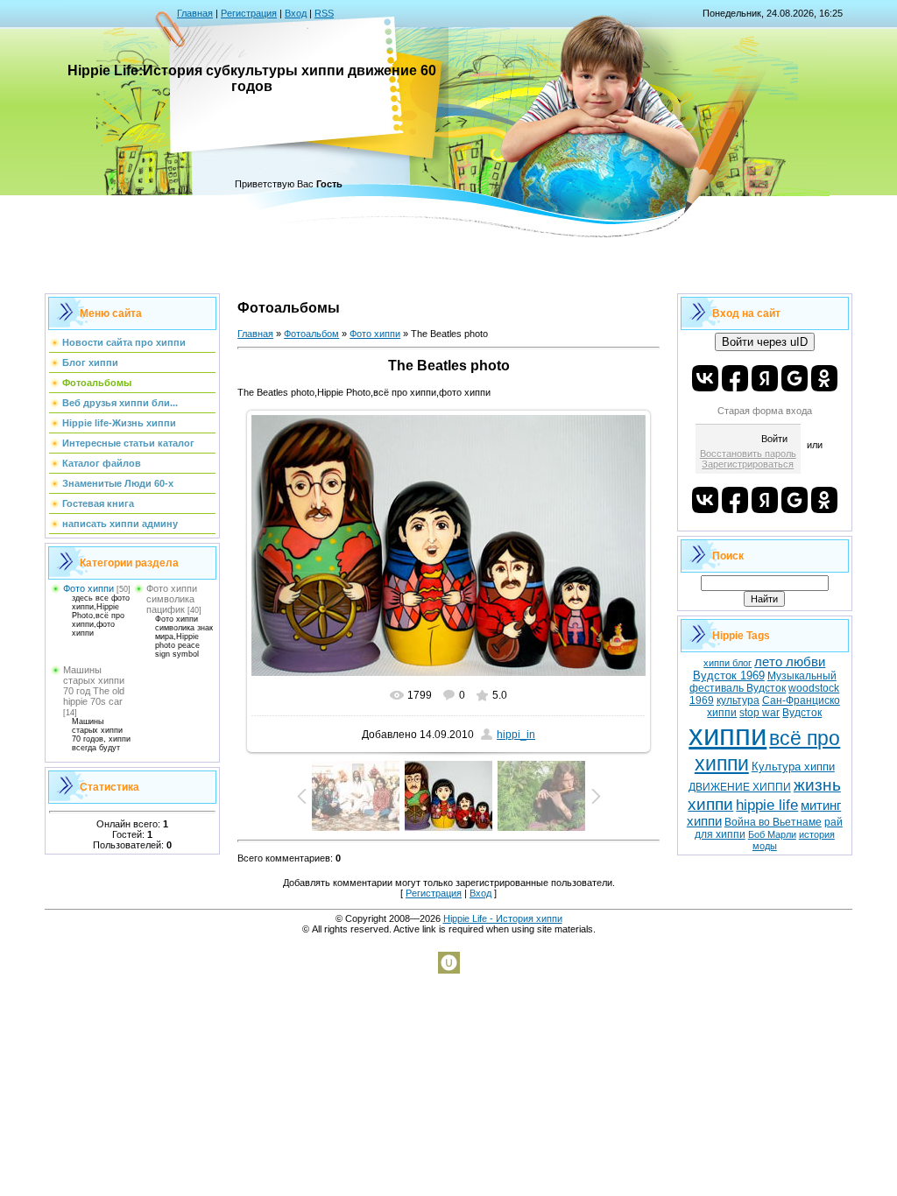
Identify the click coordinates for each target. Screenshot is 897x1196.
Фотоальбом (311, 333)
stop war (759, 713)
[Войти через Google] (794, 378)
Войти (774, 438)
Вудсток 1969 (729, 675)
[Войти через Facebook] (735, 378)
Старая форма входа (764, 410)
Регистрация (249, 13)
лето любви (789, 662)
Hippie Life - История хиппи (502, 918)
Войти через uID (765, 341)
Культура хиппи (793, 766)
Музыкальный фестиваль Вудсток (763, 682)
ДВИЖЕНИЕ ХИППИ (740, 787)
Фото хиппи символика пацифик (171, 599)
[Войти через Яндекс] (765, 378)
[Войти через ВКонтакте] (705, 378)
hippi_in (516, 734)
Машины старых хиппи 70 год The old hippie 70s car (93, 686)
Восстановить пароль (748, 453)
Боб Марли (772, 834)
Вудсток (802, 713)
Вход (296, 13)
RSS (324, 13)
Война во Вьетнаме (773, 822)
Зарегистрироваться (748, 464)
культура (738, 700)
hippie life (767, 804)
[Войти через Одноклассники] (824, 378)
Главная (195, 13)
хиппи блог (727, 663)
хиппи (727, 735)
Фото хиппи (88, 588)
